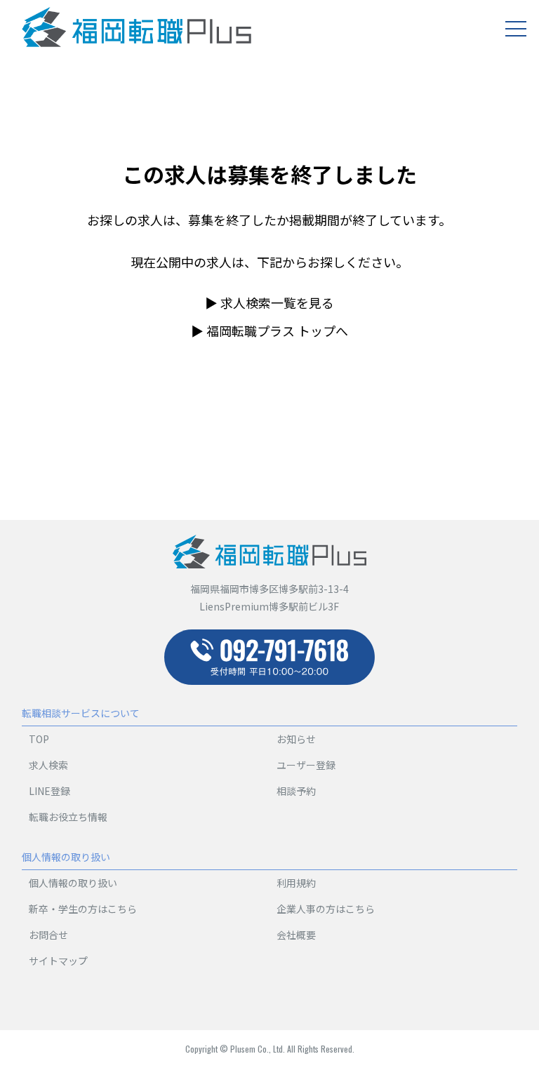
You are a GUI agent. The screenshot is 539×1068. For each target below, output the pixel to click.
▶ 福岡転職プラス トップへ (269, 330)
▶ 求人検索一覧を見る (269, 302)
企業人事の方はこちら (326, 909)
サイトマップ (58, 961)
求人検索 (48, 765)
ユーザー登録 (306, 765)
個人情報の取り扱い (73, 883)
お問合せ (48, 935)
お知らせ (296, 739)
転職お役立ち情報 (68, 817)
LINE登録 (49, 791)
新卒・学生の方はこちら (83, 909)
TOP (39, 739)
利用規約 (296, 883)
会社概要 (296, 935)
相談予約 (296, 791)
